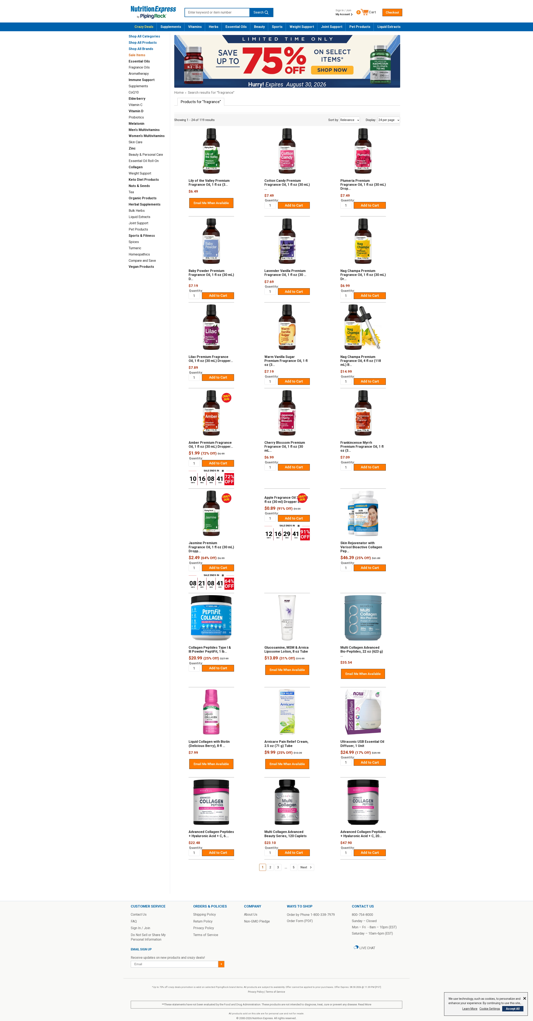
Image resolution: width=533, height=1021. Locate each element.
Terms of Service (275, 991)
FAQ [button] (134, 921)
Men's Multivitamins (144, 130)
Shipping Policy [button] (204, 914)
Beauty (259, 27)
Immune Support (141, 80)
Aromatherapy (139, 74)
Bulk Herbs (137, 211)
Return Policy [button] (203, 921)
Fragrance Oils (139, 67)
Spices (134, 242)
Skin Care (135, 142)
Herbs (213, 27)
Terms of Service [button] (205, 935)
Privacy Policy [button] (203, 928)
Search (259, 12)
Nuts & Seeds (139, 186)
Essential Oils (236, 27)
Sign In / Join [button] (140, 928)
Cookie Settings (489, 1008)
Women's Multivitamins (147, 136)
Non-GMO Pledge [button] (257, 921)
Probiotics (136, 117)
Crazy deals (143, 27)
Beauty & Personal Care (146, 155)
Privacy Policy (256, 991)
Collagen (136, 167)
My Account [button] (343, 14)
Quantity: (272, 200)
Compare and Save (142, 261)
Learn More (469, 1008)
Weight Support (302, 27)
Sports (277, 27)
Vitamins (195, 27)
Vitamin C (135, 105)
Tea (131, 192)
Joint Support (331, 27)
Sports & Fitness (142, 236)
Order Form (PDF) (300, 921)
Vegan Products (141, 267)
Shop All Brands (141, 49)
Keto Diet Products (144, 180)
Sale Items (137, 55)
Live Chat (367, 948)
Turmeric (135, 248)
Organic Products (143, 198)
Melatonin (136, 124)
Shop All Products (143, 43)
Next (303, 867)
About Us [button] (250, 914)
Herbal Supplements (145, 204)
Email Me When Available (211, 203)
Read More (364, 1004)
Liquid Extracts (389, 27)
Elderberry (137, 99)
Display (380, 120)
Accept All (513, 1008)
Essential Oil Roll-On (144, 161)
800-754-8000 (362, 915)
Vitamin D (136, 111)
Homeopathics (139, 254)
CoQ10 (134, 92)
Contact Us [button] (139, 914)
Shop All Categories (144, 36)
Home (179, 92)
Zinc (132, 148)
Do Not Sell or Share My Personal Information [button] (148, 937)
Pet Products (359, 27)
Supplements (171, 27)
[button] (392, 12)
